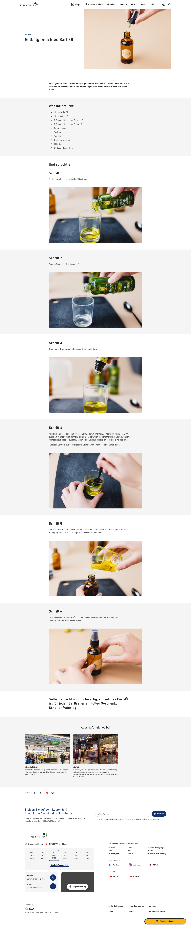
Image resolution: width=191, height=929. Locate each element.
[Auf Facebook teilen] (35, 792)
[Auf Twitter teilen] (41, 792)
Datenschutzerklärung (136, 906)
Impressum (152, 906)
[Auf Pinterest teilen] (46, 792)
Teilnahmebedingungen (156, 911)
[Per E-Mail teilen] (52, 792)
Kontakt (111, 911)
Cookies (131, 911)
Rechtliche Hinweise (116, 906)
